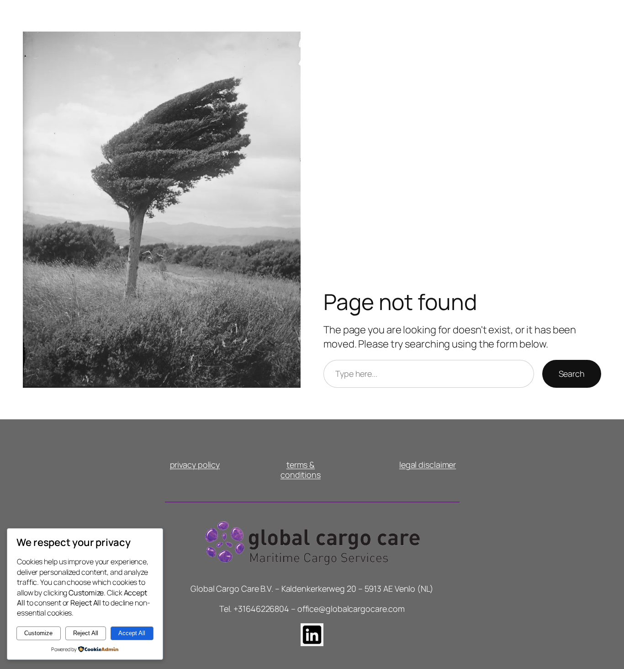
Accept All (131, 633)
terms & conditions (300, 469)
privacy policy (195, 464)
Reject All (85, 633)
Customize (38, 633)
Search (572, 373)
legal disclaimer (427, 464)
